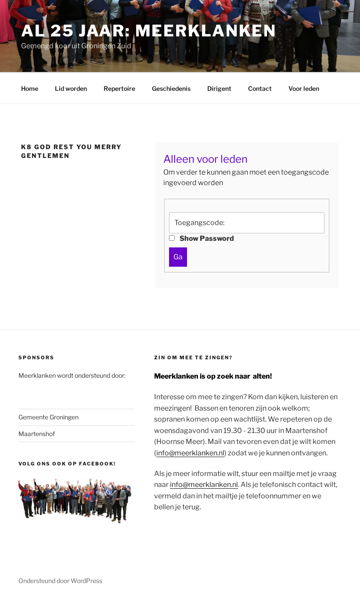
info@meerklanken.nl (190, 453)
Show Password (206, 238)
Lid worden (71, 88)
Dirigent (219, 88)
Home (29, 88)
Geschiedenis (171, 88)
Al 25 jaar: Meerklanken (149, 30)
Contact (260, 88)
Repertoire (119, 88)
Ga (178, 257)
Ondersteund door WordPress (60, 580)
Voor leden (303, 88)
